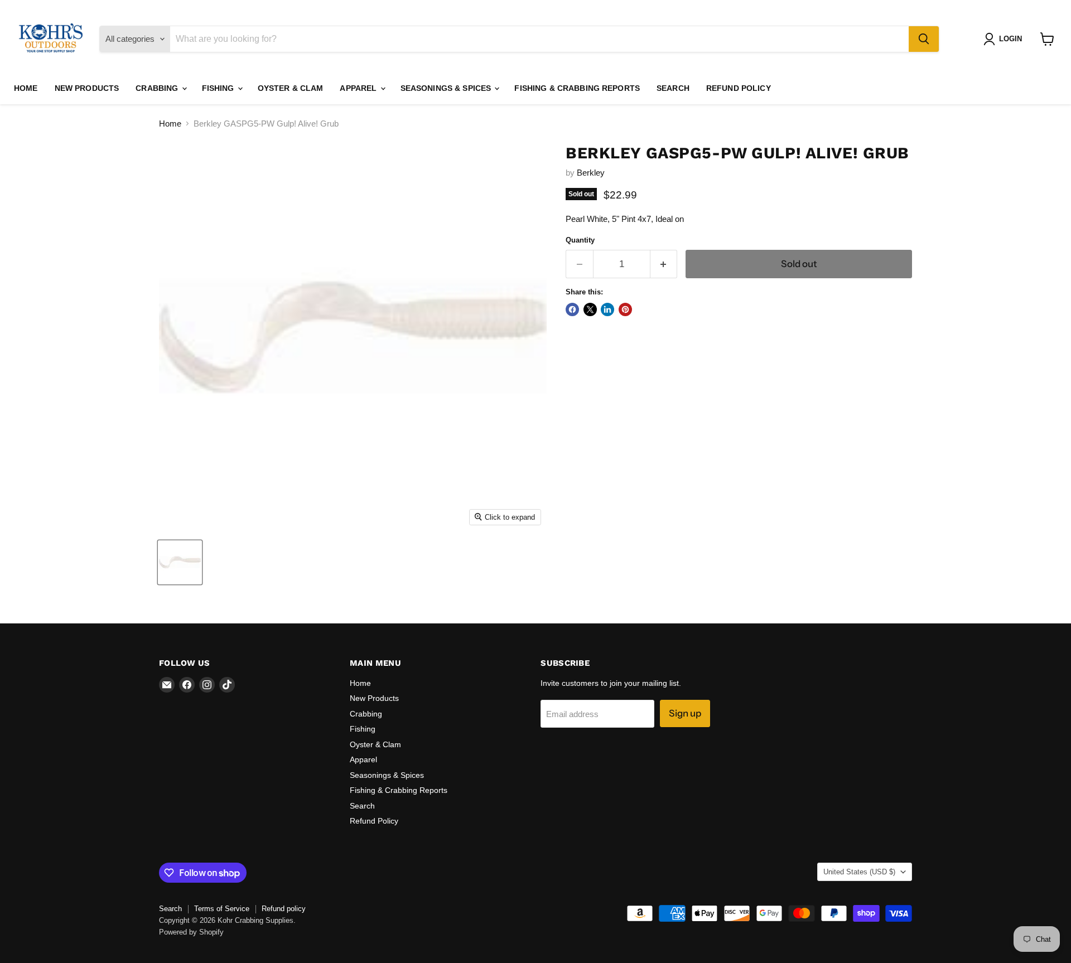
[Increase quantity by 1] (664, 264)
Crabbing (158, 88)
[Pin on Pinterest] (625, 309)
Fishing (219, 88)
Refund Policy (738, 88)
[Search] (924, 39)
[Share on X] (590, 309)
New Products (87, 88)
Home (26, 88)
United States (859, 872)
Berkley (591, 172)
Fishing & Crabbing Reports (577, 88)
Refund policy (284, 908)
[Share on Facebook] (572, 309)
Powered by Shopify (191, 932)
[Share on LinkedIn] (607, 309)
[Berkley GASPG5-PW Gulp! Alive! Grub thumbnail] (180, 562)
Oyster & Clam (291, 88)
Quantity (580, 240)
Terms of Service (221, 908)
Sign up (685, 713)
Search (673, 88)
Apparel (359, 88)
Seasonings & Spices (447, 88)
